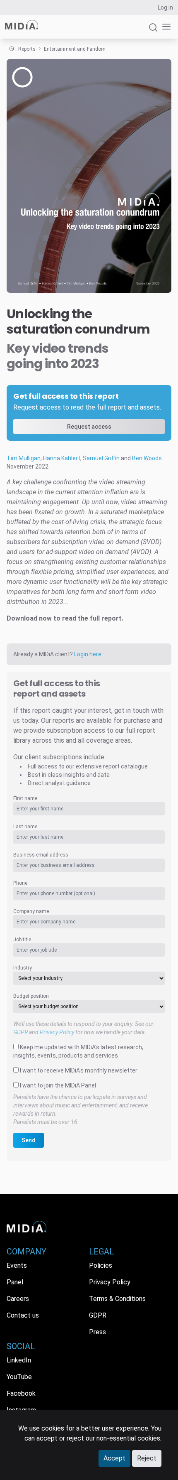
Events (17, 1265)
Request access (89, 426)
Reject (146, 1458)
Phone (20, 883)
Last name (25, 827)
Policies (100, 1265)
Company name (31, 911)
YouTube (19, 1377)
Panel (15, 1282)
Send (29, 1140)
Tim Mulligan (24, 458)
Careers (18, 1299)
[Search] (153, 30)
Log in (165, 7)
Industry (22, 968)
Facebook (21, 1393)
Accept (114, 1458)
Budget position (31, 996)
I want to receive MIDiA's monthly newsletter (78, 1070)
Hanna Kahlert (61, 458)
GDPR (20, 1032)
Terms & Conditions (117, 1299)
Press (97, 1332)
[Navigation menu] (164, 27)
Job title (22, 939)
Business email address (40, 855)
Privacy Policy (57, 1032)
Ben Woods (147, 458)
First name (25, 798)
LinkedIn (19, 1360)
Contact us (23, 1315)
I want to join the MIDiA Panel (58, 1085)
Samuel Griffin (101, 458)
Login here (87, 654)
